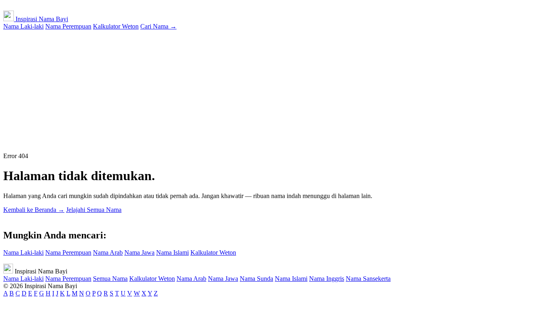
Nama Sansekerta (368, 278)
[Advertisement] (278, 91)
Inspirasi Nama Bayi (41, 18)
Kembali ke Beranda (33, 209)
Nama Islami (172, 252)
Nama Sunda (256, 278)
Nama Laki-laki (23, 26)
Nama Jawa (139, 252)
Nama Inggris (326, 278)
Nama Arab (108, 252)
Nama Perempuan (68, 26)
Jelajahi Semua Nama (94, 209)
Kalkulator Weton (116, 26)
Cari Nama (158, 26)
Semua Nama (110, 278)
